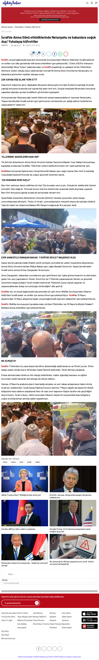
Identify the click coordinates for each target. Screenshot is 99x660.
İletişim (30, 657)
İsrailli (29, 462)
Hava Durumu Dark (9, 613)
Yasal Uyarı (77, 657)
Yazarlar (65, 620)
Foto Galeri (66, 613)
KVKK (56, 657)
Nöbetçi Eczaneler (25, 620)
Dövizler (53, 616)
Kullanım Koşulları (65, 657)
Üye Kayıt (5, 635)
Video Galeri (67, 616)
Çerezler (50, 657)
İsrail (21, 462)
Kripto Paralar (55, 624)
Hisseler (53, 620)
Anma (5, 462)
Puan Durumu (38, 620)
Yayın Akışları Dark (25, 616)
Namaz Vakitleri (39, 616)
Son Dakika (22, 624)
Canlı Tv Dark (22, 613)
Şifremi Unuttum (8, 638)
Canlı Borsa (37, 613)
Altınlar (53, 613)
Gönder (4, 580)
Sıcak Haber (67, 627)
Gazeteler (66, 624)
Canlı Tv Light (7, 620)
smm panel (21, 627)
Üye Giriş (5, 631)
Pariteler (53, 627)
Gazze (13, 462)
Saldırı (37, 462)
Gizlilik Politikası (40, 657)
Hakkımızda (22, 657)
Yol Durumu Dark (8, 616)
